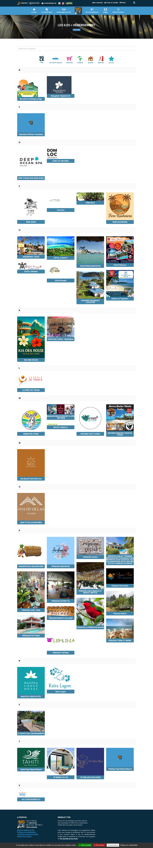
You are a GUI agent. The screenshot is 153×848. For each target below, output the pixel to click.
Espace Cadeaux (118, 12)
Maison (90, 62)
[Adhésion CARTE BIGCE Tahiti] (69, 3)
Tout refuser (99, 845)
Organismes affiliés (64, 12)
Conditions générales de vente (27, 834)
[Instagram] (63, 3)
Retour (77, 30)
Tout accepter (86, 845)
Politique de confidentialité (26, 832)
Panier (123, 2)
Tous (41, 62)
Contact (24, 3)
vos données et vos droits (69, 838)
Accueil (34, 12)
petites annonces (92, 12)
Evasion (80, 62)
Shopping (69, 62)
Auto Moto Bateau (55, 62)
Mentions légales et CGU (25, 830)
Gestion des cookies (24, 836)
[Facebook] (59, 3)
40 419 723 (35, 3)
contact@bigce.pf (50, 3)
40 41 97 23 (33, 823)
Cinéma (105, 12)
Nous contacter (31, 827)
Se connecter (98, 2)
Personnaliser (113, 845)
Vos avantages (46, 12)
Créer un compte (112, 2)
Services (101, 62)
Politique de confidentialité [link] (128, 845)
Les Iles (111, 62)
